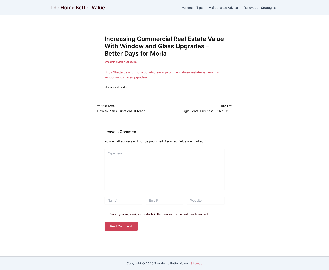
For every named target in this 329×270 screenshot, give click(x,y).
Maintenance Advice (223, 8)
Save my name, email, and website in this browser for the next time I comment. (159, 214)
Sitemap (196, 263)
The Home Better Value (77, 7)
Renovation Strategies (260, 8)
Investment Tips (191, 8)
